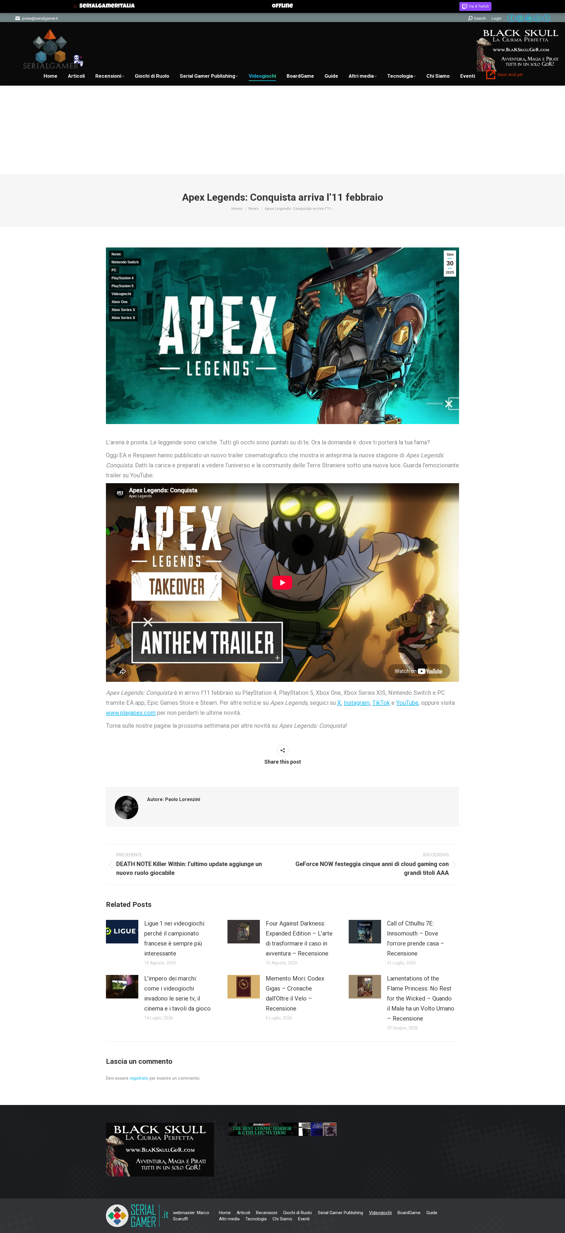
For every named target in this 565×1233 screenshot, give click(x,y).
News (116, 254)
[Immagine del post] (122, 931)
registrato (138, 1078)
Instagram (357, 702)
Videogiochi (121, 294)
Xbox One (120, 302)
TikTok (381, 702)
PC (114, 270)
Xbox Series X (123, 318)
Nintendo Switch (125, 262)
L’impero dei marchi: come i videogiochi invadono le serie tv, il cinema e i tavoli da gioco (177, 993)
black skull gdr (510, 74)
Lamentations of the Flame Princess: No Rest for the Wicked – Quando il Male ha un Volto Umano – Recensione (420, 998)
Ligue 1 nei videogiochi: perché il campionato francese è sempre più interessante (174, 938)
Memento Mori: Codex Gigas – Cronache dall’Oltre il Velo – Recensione (295, 993)
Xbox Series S (123, 310)
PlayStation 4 (123, 278)
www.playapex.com (131, 712)
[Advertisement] (282, 130)
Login (496, 18)
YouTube (407, 702)
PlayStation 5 (123, 286)
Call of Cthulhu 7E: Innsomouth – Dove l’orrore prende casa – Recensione (415, 938)
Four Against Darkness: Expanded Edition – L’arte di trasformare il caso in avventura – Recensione (299, 938)
